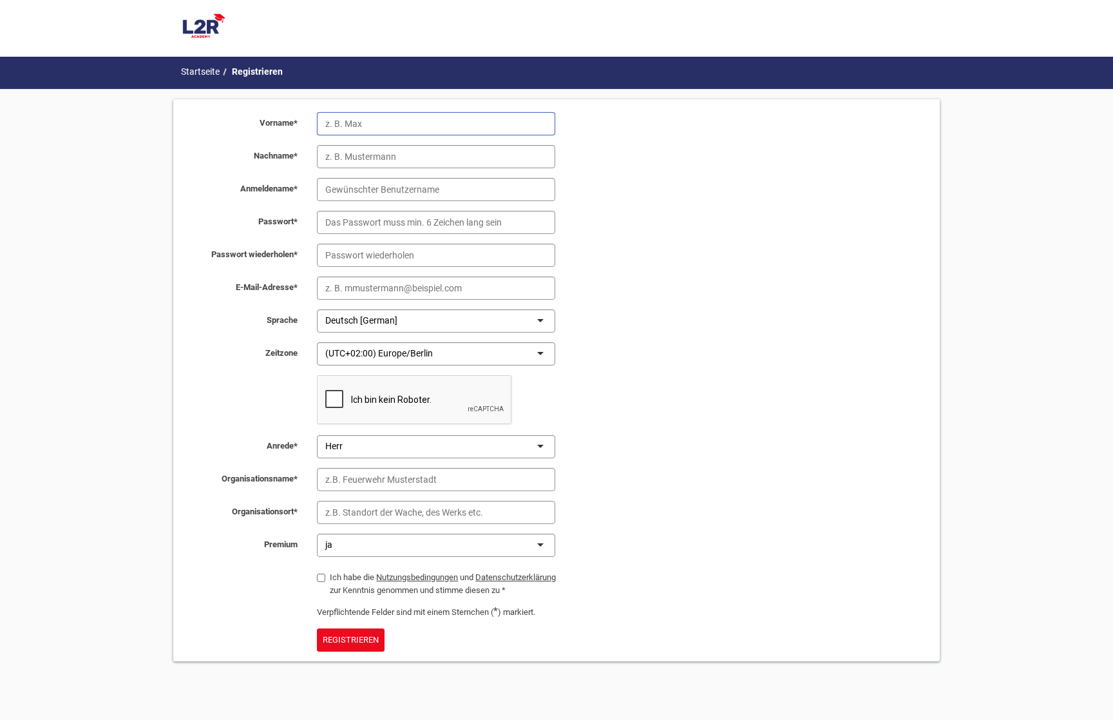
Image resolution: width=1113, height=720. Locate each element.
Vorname (279, 123)
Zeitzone (281, 353)
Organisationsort (265, 511)
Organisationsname (260, 478)
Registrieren (257, 71)
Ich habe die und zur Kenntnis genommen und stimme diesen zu (443, 583)
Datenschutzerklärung (515, 577)
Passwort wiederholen (254, 254)
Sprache (282, 320)
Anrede (282, 446)
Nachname (276, 156)
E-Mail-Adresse (267, 287)
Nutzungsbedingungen (417, 577)
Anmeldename (269, 188)
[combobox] (398, 320)
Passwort (278, 221)
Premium (281, 544)
